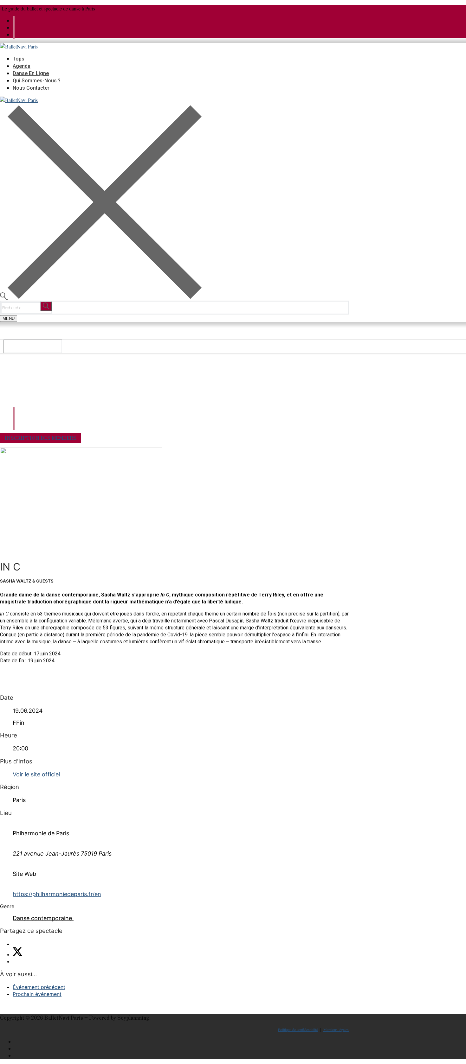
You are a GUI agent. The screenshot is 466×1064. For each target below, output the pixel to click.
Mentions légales (336, 1029)
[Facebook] (14, 27)
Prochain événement (37, 994)
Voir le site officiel (36, 774)
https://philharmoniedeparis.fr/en (57, 894)
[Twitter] (346, 1041)
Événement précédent (39, 987)
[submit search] (46, 306)
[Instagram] (14, 34)
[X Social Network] (17, 954)
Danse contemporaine (42, 918)
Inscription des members (40, 437)
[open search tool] (101, 297)
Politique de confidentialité (298, 1029)
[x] (14, 20)
